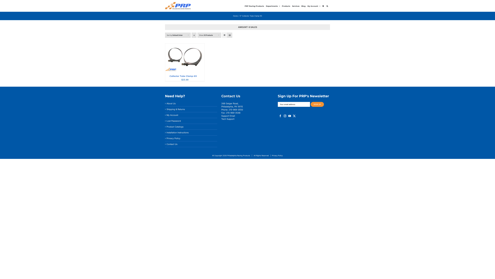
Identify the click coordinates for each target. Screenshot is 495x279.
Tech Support (227, 119)
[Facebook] (280, 116)
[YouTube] (289, 116)
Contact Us (172, 144)
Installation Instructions (178, 132)
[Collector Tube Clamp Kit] (185, 45)
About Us (171, 103)
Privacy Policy (173, 138)
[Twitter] (294, 116)
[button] (327, 5)
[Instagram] (285, 116)
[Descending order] (194, 35)
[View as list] (229, 35)
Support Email (228, 116)
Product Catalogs (175, 126)
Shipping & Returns (176, 109)
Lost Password (174, 121)
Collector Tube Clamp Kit (183, 76)
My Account (172, 115)
